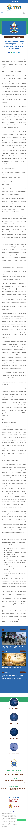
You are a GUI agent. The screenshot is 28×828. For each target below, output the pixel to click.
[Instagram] (13, 1)
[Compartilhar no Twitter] (14, 53)
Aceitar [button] (21, 820)
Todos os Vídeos (22, 629)
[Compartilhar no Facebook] (9, 53)
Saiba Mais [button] (4, 826)
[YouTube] (15, 1)
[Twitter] (17, 1)
